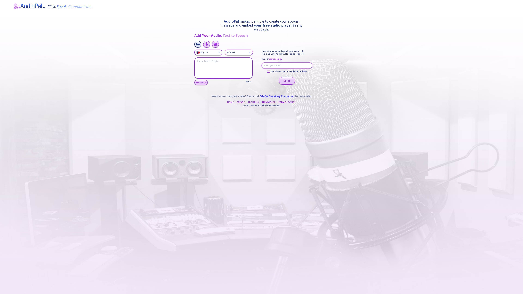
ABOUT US (253, 102)
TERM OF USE (268, 102)
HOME (230, 102)
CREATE (241, 102)
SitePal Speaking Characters (277, 96)
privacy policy (275, 59)
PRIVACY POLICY (287, 102)
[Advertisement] (261, 115)
